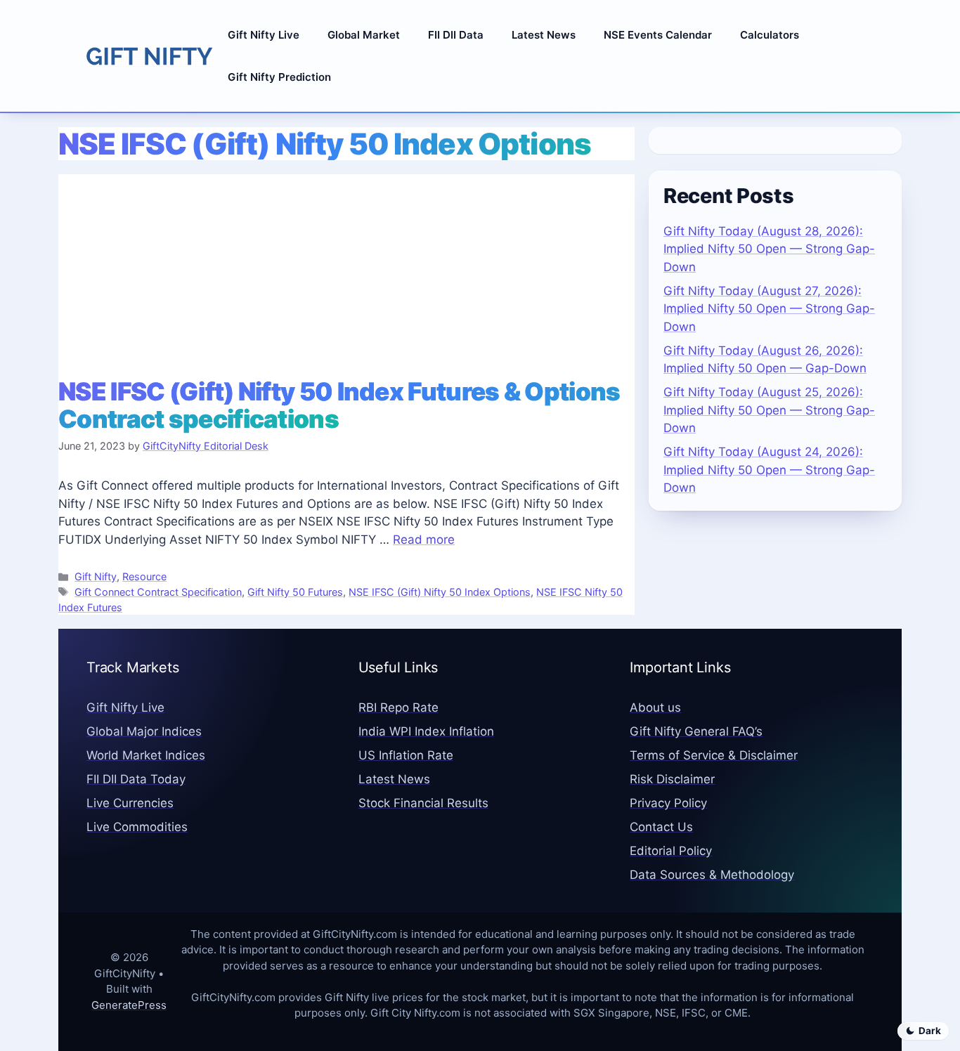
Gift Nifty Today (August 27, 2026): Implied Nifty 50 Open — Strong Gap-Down (769, 309)
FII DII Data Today (136, 779)
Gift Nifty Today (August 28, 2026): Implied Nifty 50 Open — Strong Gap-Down (769, 249)
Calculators (769, 34)
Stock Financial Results (423, 803)
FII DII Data (456, 34)
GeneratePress (129, 1005)
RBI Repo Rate (398, 707)
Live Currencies (130, 803)
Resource (144, 576)
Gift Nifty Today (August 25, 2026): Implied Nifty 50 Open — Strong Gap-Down (769, 410)
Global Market (363, 34)
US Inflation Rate (405, 755)
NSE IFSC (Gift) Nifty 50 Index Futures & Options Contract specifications (339, 405)
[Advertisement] (346, 272)
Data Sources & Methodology (712, 875)
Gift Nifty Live (263, 34)
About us (655, 707)
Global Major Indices (144, 731)
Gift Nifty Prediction (279, 77)
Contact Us (661, 827)
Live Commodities (137, 827)
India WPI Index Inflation (426, 731)
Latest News (544, 34)
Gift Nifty (95, 576)
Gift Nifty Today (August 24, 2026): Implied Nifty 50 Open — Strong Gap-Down (769, 470)
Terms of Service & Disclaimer (714, 755)
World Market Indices (145, 755)
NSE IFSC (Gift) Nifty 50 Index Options (440, 592)
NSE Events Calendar (658, 34)
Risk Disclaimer (672, 779)
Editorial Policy (671, 851)
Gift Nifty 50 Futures (295, 592)
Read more (424, 540)
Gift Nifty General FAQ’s (696, 731)
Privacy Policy (668, 803)
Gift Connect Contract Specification (158, 592)
